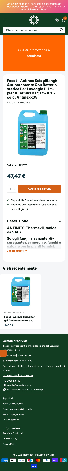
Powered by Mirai (45, 454)
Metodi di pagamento (13, 414)
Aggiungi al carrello (39, 188)
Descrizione (17, 221)
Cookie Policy (9, 444)
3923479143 (13, 381)
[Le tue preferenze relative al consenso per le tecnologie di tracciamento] (3, 353)
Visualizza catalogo (5, 20)
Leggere (15, 250)
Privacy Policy (10, 438)
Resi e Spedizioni (11, 419)
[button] (15, 186)
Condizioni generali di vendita (17, 409)
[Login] (57, 20)
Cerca (61, 30)
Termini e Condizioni (13, 433)
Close (64, 6)
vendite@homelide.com (19, 385)
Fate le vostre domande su (25, 389)
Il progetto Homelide (13, 403)
